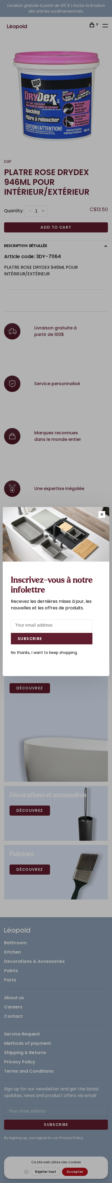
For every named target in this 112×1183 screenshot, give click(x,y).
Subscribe (30, 638)
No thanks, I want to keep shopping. (44, 652)
